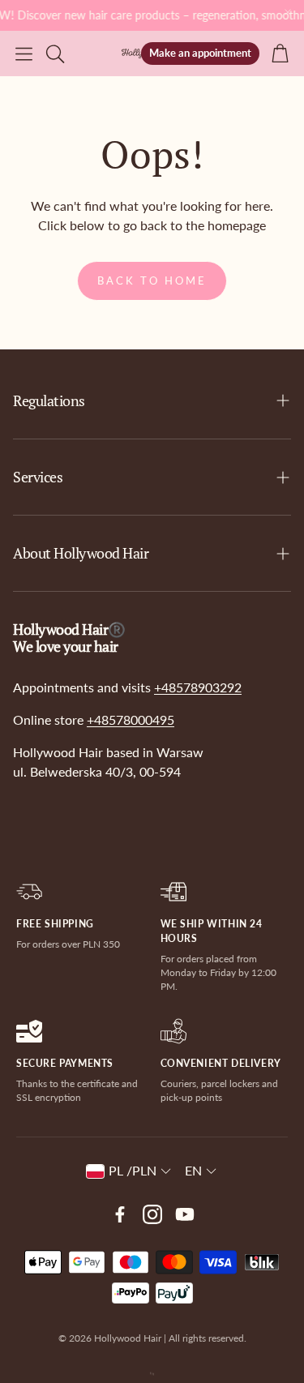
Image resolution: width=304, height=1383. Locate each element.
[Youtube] (185, 1214)
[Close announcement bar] (288, 12)
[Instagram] (152, 1214)
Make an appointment (200, 52)
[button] (24, 53)
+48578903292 (198, 687)
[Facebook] (120, 1214)
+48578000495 (130, 719)
